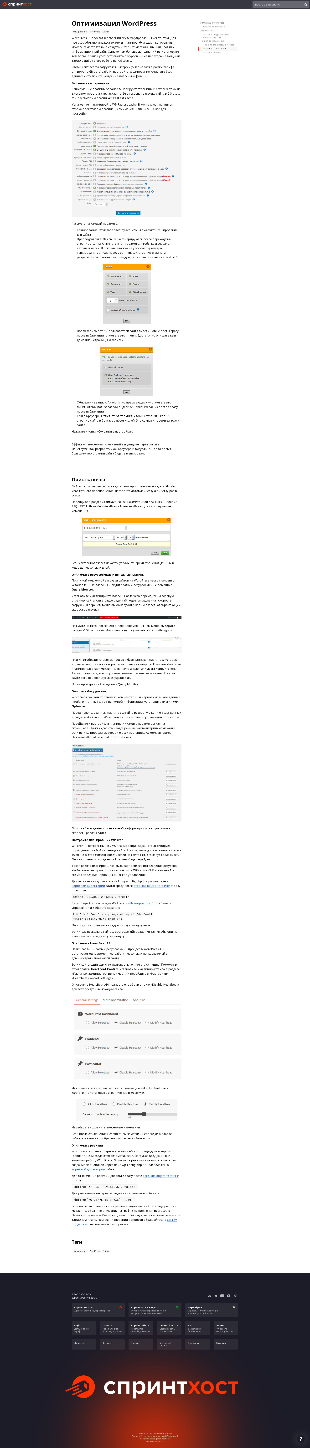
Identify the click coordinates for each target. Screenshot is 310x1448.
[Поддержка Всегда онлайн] (301, 1439)
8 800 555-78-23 (81, 1294)
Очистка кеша (206, 30)
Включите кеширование (213, 26)
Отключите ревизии (211, 52)
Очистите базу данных (213, 41)
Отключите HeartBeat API (214, 48)
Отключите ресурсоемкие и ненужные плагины (215, 35)
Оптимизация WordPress (212, 22)
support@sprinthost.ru (84, 1297)
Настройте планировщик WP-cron (218, 44)
